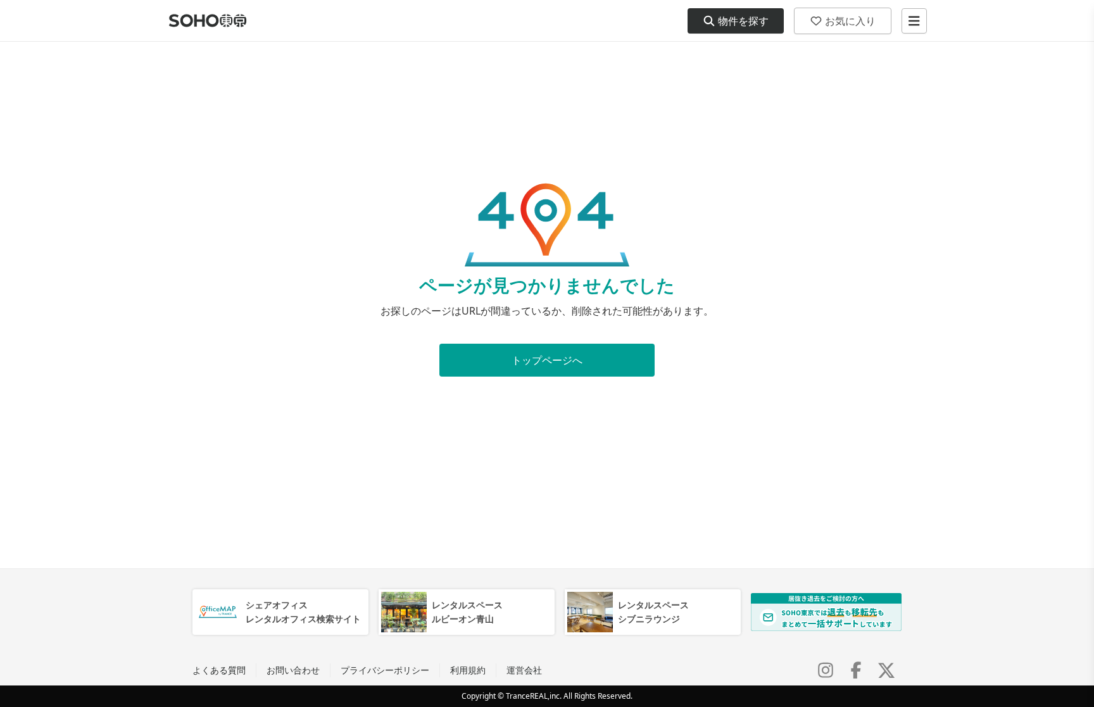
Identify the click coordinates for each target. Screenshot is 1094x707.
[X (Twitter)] (886, 670)
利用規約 (468, 670)
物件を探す (743, 21)
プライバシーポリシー (385, 670)
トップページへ (547, 360)
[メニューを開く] (914, 21)
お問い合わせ (293, 670)
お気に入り (850, 21)
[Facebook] (856, 670)
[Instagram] (825, 670)
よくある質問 (219, 670)
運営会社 (524, 670)
